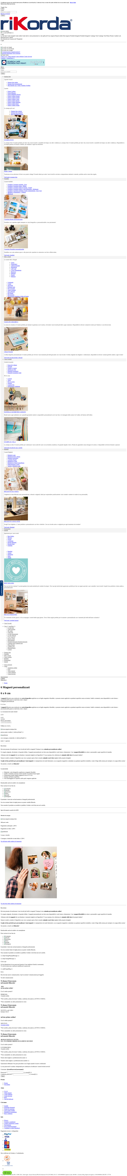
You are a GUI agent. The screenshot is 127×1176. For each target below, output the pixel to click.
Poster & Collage (12, 365)
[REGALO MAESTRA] (16, 613)
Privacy (6, 1120)
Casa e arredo (8, 359)
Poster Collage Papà (13, 104)
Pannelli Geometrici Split (14, 373)
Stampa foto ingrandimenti (15, 84)
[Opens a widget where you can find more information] (7, 1173)
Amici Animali (12, 290)
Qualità (6, 1106)
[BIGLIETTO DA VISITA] (16, 490)
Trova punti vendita (9, 1110)
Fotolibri (6, 178)
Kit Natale (10, 293)
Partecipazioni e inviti (13, 464)
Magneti (13, 273)
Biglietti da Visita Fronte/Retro (16, 463)
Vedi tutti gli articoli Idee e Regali (13, 357)
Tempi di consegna (9, 1109)
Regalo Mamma (12, 542)
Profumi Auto (11, 287)
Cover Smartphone (16, 270)
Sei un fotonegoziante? (10, 1126)
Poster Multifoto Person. (14, 94)
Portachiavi (14, 264)
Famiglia (10, 545)
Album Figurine (15, 265)
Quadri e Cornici (12, 368)
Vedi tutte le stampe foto (10, 177)
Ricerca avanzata (5, 13)
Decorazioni (11, 295)
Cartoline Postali (12, 460)
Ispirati (6, 530)
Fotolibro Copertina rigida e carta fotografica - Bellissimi (23, 189)
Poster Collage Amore (14, 96)
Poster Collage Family (14, 97)
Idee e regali (7, 256)
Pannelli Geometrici (13, 371)
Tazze (12, 262)
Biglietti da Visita (12, 461)
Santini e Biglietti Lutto (14, 466)
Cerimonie (10, 282)
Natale (9, 557)
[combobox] (9, 12)
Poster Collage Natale (13, 105)
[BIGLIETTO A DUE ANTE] (16, 520)
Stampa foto (7, 76)
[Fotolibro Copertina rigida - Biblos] (16, 218)
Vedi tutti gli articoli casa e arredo (13, 447)
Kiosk (5, 683)
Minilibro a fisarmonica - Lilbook (17, 192)
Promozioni (7, 529)
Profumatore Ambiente (14, 386)
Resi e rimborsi (8, 1113)
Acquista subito (5, 996)
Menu (2, 67)
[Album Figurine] (16, 350)
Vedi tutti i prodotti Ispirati (11, 620)
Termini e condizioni (9, 1122)
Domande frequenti (9, 1107)
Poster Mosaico (12, 93)
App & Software (8, 1099)
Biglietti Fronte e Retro (14, 456)
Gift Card (13, 269)
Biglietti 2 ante (12, 455)
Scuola (9, 539)
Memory (13, 276)
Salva (2, 1076)
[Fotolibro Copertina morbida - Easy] (16, 248)
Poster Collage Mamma (14, 102)
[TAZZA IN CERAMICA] (16, 320)
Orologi (10, 383)
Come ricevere (28, 56)
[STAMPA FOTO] (16, 138)
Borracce (13, 272)
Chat (2, 56)
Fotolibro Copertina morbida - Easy (17, 184)
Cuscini (10, 378)
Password (4, 1072)
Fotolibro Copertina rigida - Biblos (17, 186)
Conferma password (7, 1074)
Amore (9, 553)
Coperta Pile (11, 385)
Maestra (10, 538)
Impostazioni (4, 677)
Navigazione (7, 1125)
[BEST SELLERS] (16, 581)
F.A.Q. (6, 56)
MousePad (14, 267)
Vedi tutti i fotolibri (9, 255)
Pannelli (10, 366)
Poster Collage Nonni (13, 100)
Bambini (10, 551)
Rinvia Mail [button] (73, 2)
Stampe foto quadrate (17, 112)
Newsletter (7, 1084)
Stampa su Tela (12, 369)
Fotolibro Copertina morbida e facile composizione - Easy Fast (25, 191)
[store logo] (36, 29)
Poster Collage (12, 91)
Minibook (10, 194)
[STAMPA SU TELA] (16, 440)
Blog (5, 1097)
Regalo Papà (11, 544)
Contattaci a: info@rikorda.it (12, 1128)
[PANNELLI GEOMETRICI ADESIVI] (16, 410)
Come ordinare (20, 56)
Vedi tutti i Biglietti (9, 527)
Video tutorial (12, 56)
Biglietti (6, 449)
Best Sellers (11, 536)
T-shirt (9, 284)
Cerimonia (10, 541)
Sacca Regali (11, 291)
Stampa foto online (13, 82)
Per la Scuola (11, 288)
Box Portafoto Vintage (17, 114)
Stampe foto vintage (16, 111)
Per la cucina (11, 381)
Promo (6, 1083)
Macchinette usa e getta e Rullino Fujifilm (19, 85)
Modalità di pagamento (10, 1112)
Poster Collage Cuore (13, 99)
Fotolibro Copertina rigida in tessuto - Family (20, 187)
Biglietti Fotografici (13, 458)
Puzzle (13, 275)
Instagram (10, 554)
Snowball (10, 285)
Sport (9, 556)
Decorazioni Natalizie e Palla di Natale (18, 296)
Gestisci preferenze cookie (11, 1123)
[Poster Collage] (16, 169)
